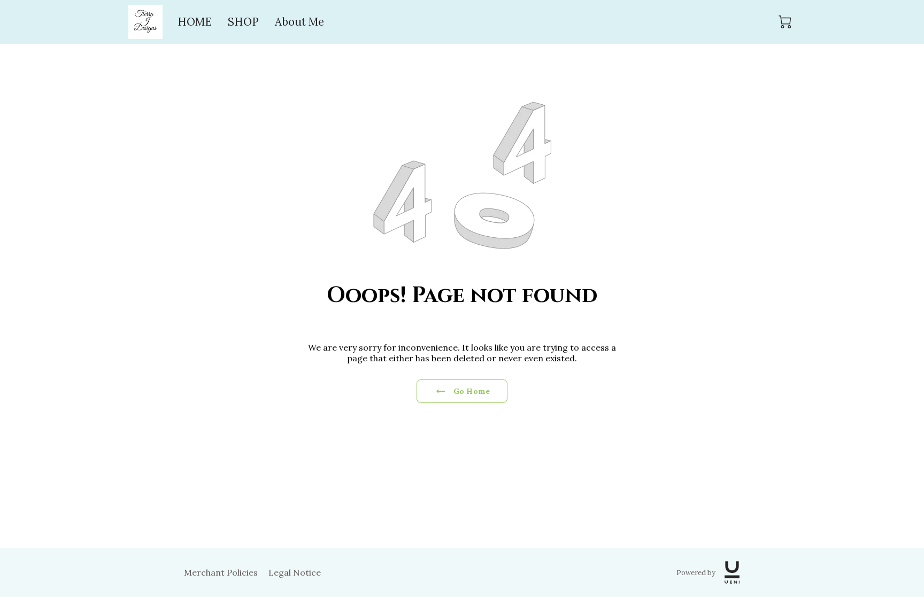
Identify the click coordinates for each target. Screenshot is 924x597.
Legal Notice (294, 572)
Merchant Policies (221, 572)
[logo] (732, 572)
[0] (785, 21)
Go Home (471, 391)
